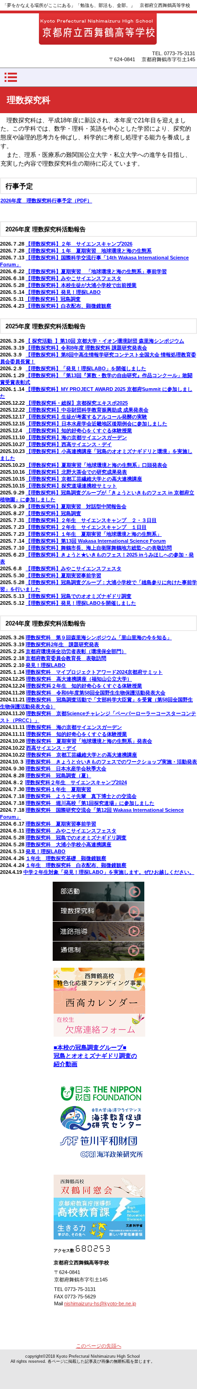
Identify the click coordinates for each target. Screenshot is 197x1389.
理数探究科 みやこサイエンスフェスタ (71, 830)
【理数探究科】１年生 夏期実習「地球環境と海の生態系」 (94, 534)
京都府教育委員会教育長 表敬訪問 (66, 658)
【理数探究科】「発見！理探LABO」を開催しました (86, 368)
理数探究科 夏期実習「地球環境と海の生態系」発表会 (89, 741)
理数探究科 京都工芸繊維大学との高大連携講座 (81, 755)
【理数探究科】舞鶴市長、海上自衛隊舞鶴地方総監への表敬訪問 (99, 548)
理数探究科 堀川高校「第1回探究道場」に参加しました (90, 803)
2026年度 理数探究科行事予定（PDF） (46, 200)
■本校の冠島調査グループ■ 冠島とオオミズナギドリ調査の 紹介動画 (95, 1056)
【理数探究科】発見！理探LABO (63, 292)
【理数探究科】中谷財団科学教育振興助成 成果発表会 (87, 410)
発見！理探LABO (46, 665)
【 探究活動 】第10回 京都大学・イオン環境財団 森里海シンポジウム (105, 341)
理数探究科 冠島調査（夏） (58, 775)
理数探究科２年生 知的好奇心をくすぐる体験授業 (84, 686)
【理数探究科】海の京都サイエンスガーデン (76, 437)
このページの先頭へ (98, 1346)
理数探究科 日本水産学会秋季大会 (66, 768)
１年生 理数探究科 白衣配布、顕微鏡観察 (76, 865)
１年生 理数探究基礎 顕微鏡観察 (66, 858)
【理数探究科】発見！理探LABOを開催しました (81, 603)
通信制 (98, 951)
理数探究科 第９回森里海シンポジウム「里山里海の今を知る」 (99, 637)
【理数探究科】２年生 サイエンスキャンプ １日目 (86, 527)
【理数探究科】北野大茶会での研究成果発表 (76, 472)
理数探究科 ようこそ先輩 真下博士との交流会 (81, 796)
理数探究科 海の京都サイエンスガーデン (74, 727)
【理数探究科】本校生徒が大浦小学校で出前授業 (81, 285)
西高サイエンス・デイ (51, 748)
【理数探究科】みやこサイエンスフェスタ (73, 278)
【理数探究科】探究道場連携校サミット (71, 485)
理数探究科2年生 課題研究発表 (62, 644)
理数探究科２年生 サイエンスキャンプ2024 (76, 782)
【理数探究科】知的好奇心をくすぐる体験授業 (79, 430)
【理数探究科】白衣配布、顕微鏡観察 (68, 306)
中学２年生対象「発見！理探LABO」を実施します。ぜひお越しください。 (108, 872)
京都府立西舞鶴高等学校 (98, 29)
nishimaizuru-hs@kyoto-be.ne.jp (100, 1303)
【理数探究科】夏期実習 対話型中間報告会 (76, 506)
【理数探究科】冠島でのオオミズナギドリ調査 (78, 596)
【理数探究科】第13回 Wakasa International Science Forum (96, 541)
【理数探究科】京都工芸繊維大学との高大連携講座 (84, 479)
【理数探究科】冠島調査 (53, 299)
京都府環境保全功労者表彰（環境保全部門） (76, 651)
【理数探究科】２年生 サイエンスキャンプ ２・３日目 (91, 520)
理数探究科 (98, 911)
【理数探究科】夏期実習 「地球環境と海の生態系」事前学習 (96, 271)
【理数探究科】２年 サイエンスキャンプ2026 (79, 244)
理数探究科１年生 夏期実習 (58, 789)
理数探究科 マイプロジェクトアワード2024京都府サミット (94, 672)
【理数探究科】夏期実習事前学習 (63, 575)
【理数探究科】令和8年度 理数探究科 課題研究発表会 (86, 347)
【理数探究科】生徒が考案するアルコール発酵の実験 (86, 416)
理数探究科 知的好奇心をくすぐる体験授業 (76, 734)
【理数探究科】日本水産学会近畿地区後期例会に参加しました (96, 423)
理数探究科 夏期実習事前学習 (61, 824)
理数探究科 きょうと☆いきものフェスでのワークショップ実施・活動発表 (111, 761)
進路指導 (98, 931)
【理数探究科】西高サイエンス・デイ (69, 444)
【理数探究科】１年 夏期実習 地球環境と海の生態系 (89, 250)
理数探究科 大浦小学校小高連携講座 (68, 844)
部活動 (98, 891)
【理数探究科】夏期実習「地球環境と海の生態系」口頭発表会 (96, 465)
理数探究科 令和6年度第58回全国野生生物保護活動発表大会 (95, 692)
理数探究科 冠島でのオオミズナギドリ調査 (76, 837)
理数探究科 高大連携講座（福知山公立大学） (79, 679)
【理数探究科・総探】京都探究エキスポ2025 (77, 403)
